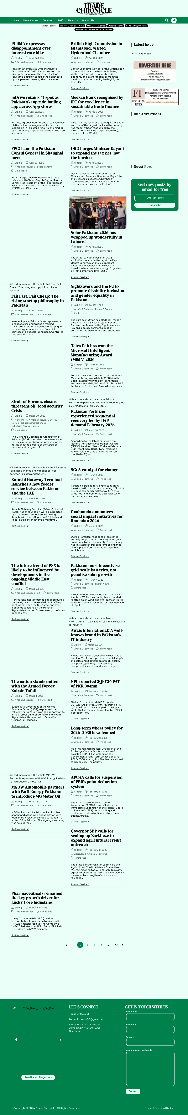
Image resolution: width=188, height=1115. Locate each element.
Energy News (102, 583)
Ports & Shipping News (136, 26)
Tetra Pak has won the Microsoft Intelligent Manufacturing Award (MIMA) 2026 (92, 352)
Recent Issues (30, 20)
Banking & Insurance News (72, 26)
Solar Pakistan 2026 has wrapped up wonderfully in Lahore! (96, 237)
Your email (131, 1024)
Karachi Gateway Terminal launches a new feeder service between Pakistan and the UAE (36, 486)
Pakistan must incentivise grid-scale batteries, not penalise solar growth (95, 570)
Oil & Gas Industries (96, 26)
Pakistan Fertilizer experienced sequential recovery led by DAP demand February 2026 (93, 418)
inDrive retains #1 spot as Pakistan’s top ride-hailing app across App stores (36, 101)
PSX (38, 593)
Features (47, 20)
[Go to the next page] (122, 945)
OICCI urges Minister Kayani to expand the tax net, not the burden (97, 153)
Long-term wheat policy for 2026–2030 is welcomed (97, 730)
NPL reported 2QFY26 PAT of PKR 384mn (95, 684)
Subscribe (155, 205)
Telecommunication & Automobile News (94, 29)
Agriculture (21, 419)
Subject (130, 1037)
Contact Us (88, 20)
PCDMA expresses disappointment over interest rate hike (31, 48)
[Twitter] (174, 20)
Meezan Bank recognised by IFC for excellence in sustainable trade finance (97, 101)
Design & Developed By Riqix (160, 1108)
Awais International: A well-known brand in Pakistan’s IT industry (97, 634)
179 (115, 944)
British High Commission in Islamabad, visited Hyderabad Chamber (96, 48)
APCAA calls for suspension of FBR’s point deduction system (97, 781)
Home (15, 20)
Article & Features (49, 26)
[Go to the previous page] (66, 945)
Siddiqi (18, 58)
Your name (131, 1011)
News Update (31, 426)
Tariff (60, 20)
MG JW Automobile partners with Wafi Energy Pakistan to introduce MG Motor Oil (37, 791)
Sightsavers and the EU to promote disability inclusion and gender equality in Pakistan (97, 293)
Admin (77, 644)
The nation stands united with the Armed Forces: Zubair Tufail (35, 686)
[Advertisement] (38, 8)
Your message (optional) (139, 1050)
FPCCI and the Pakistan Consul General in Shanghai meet (37, 153)
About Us (73, 20)
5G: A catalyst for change (94, 469)
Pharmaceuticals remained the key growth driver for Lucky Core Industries (37, 897)
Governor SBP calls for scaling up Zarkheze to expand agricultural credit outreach (96, 837)
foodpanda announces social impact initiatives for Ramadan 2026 (97, 516)
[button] (48, 20)
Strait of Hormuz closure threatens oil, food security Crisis (37, 406)
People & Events (116, 26)
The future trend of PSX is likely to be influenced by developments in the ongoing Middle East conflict (35, 574)
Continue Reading (20, 85)
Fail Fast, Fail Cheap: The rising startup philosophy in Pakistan (37, 300)
